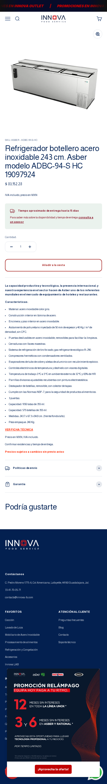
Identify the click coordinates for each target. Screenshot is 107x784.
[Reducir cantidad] (11, 247)
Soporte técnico (67, 642)
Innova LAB (12, 664)
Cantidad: (10, 237)
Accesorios (11, 656)
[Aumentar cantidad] (30, 247)
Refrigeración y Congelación (21, 649)
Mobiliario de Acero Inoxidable (22, 634)
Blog (61, 627)
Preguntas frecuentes (71, 619)
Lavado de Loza (14, 627)
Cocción (9, 619)
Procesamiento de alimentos (21, 642)
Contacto (63, 634)
